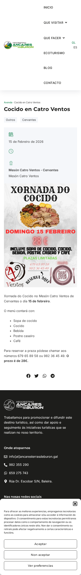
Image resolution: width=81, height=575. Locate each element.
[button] (75, 504)
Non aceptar (40, 555)
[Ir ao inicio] (18, 45)
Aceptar (40, 544)
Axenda (8, 102)
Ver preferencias (40, 565)
